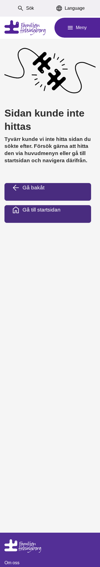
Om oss (11, 562)
